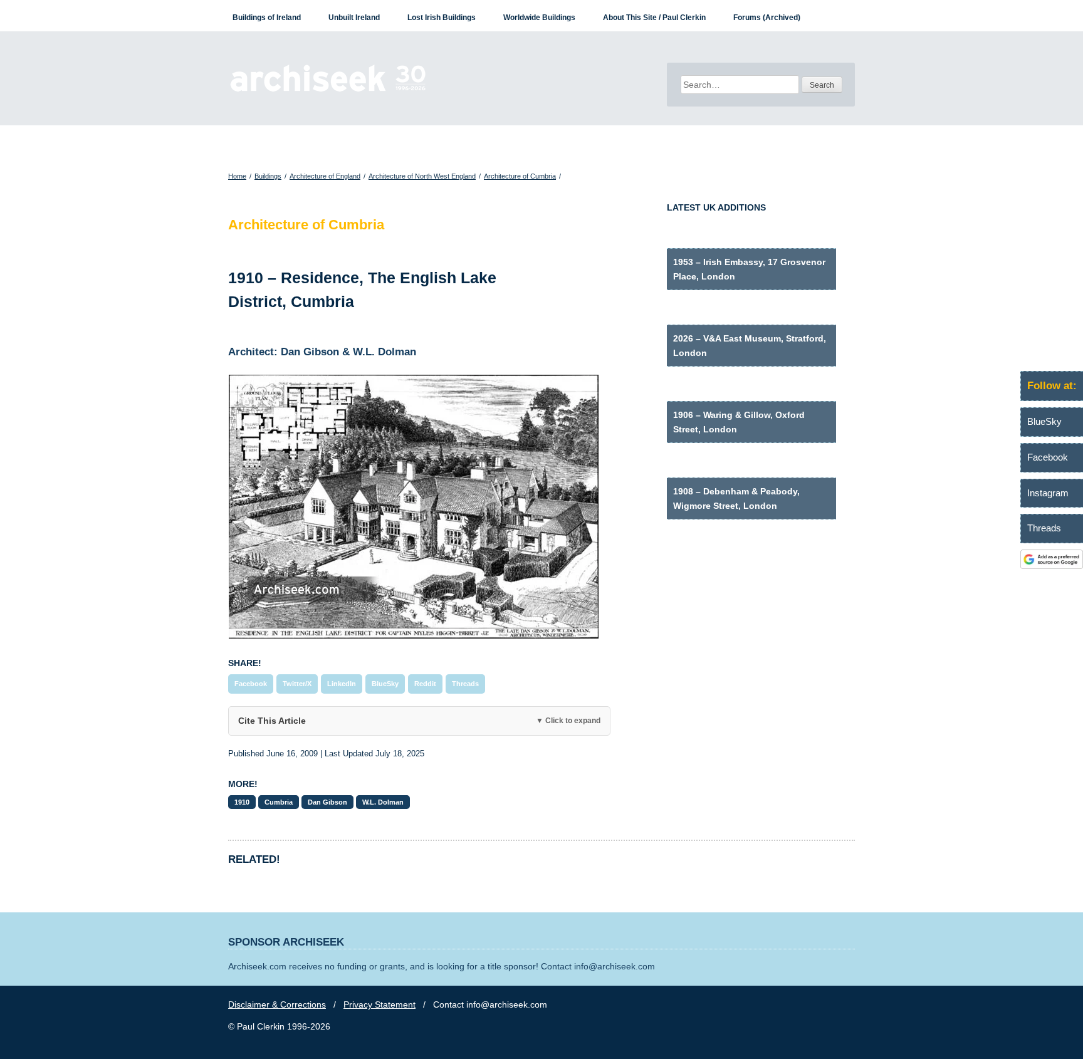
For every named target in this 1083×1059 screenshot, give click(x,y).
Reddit (425, 683)
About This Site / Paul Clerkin (654, 17)
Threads (465, 683)
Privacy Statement (379, 1004)
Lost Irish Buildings (441, 17)
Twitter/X (297, 683)
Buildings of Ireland (267, 17)
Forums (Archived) (766, 17)
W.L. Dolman (383, 802)
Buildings (267, 176)
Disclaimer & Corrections (277, 1004)
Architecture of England (325, 176)
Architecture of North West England (422, 176)
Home (237, 176)
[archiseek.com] (328, 91)
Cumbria (278, 802)
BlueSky (385, 683)
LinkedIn (341, 683)
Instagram (1048, 493)
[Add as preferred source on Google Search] (1051, 566)
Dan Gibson (327, 802)
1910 (241, 802)
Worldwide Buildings (539, 17)
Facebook (250, 683)
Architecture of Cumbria (520, 176)
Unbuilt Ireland (354, 17)
